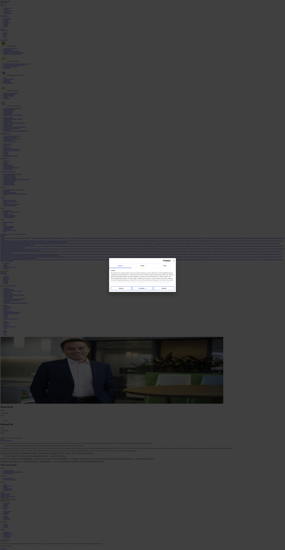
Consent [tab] (120, 265)
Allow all (164, 288)
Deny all (121, 288)
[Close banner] (173, 260)
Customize (141, 288)
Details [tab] (142, 265)
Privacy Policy (164, 283)
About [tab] (164, 265)
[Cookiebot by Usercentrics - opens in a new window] (163, 261)
